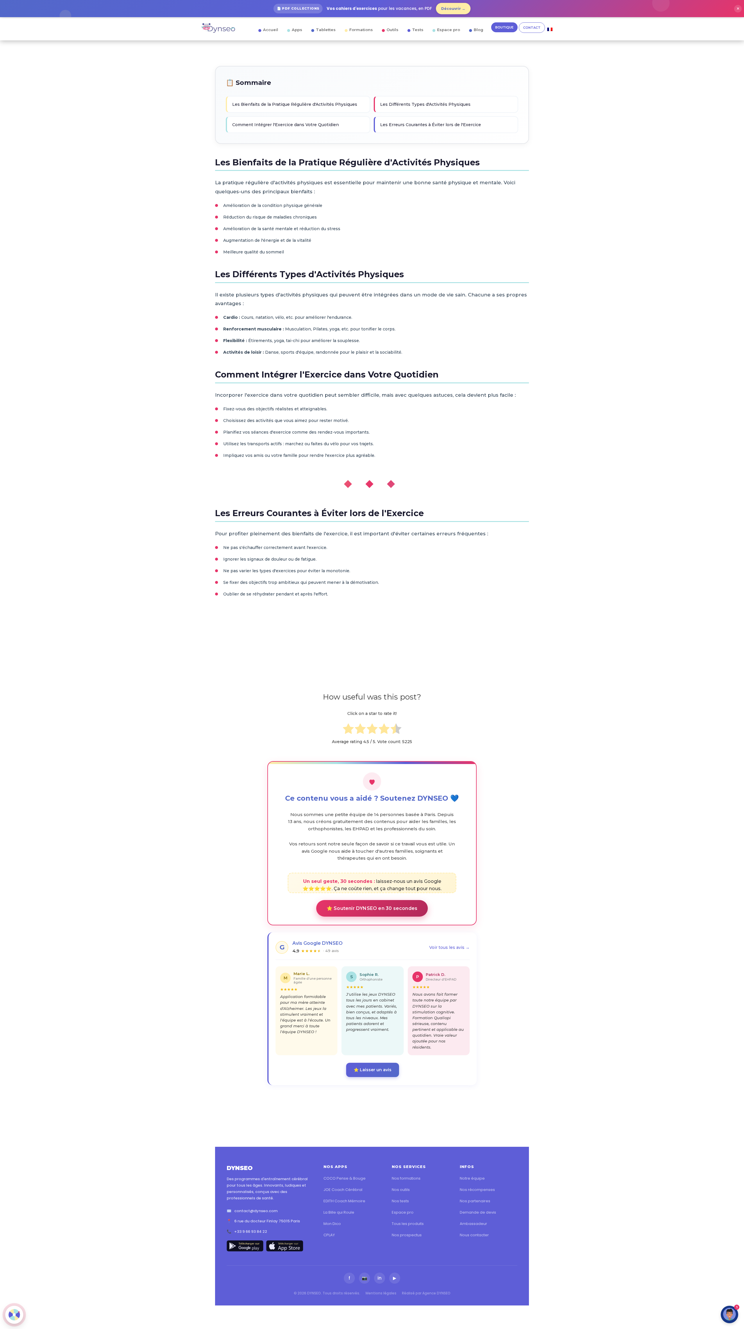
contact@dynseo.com (256, 1211)
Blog (478, 29)
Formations (361, 29)
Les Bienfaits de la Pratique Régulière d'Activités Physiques (294, 104)
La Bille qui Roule (338, 1212)
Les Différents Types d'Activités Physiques (425, 104)
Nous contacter (474, 1235)
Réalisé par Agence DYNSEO (426, 1293)
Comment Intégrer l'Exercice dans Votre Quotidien (285, 124)
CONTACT (532, 28)
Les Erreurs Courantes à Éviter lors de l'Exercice (430, 124)
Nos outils (401, 1189)
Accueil (270, 29)
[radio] (348, 729)
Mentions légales (381, 1293)
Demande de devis (478, 1212)
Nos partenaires (475, 1201)
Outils (392, 29)
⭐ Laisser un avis (372, 1069)
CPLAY (329, 1235)
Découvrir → (453, 8)
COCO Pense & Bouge (344, 1178)
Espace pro (448, 29)
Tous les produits (408, 1223)
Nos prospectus (407, 1235)
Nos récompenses (477, 1189)
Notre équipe (472, 1178)
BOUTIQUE (504, 27)
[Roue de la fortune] (14, 1315)
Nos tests (400, 1201)
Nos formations (406, 1178)
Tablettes (326, 29)
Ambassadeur (473, 1223)
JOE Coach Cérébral (342, 1189)
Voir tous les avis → (449, 947)
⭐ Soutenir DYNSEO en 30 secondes (372, 908)
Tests (417, 29)
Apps (297, 29)
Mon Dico (332, 1223)
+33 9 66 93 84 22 (250, 1231)
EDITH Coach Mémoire (344, 1201)
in (380, 1278)
